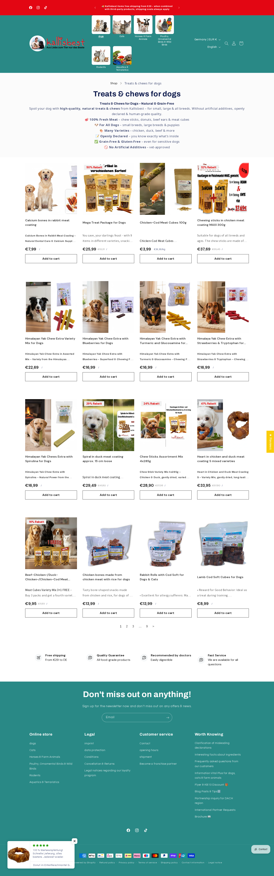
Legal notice (215, 863)
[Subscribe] (167, 717)
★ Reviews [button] (270, 442)
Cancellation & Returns (99, 763)
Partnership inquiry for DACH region (214, 800)
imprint (89, 743)
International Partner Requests (215, 809)
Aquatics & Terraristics (44, 782)
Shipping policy (169, 863)
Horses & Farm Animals (44, 757)
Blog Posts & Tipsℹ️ (208, 791)
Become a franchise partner (158, 763)
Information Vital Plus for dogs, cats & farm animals (215, 775)
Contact (145, 743)
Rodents (34, 775)
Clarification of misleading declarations (212, 745)
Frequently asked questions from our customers (216, 764)
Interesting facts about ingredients (218, 754)
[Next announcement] (179, 7)
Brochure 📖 (203, 816)
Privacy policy (126, 863)
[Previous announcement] (95, 7)
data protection (94, 750)
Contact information (193, 863)
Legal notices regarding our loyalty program (107, 773)
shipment (146, 757)
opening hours (149, 750)
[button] (101, 26)
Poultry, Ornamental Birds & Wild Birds (51, 766)
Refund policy (107, 863)
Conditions (91, 757)
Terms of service (147, 863)
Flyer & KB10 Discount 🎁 (211, 784)
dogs (32, 743)
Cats (32, 750)
